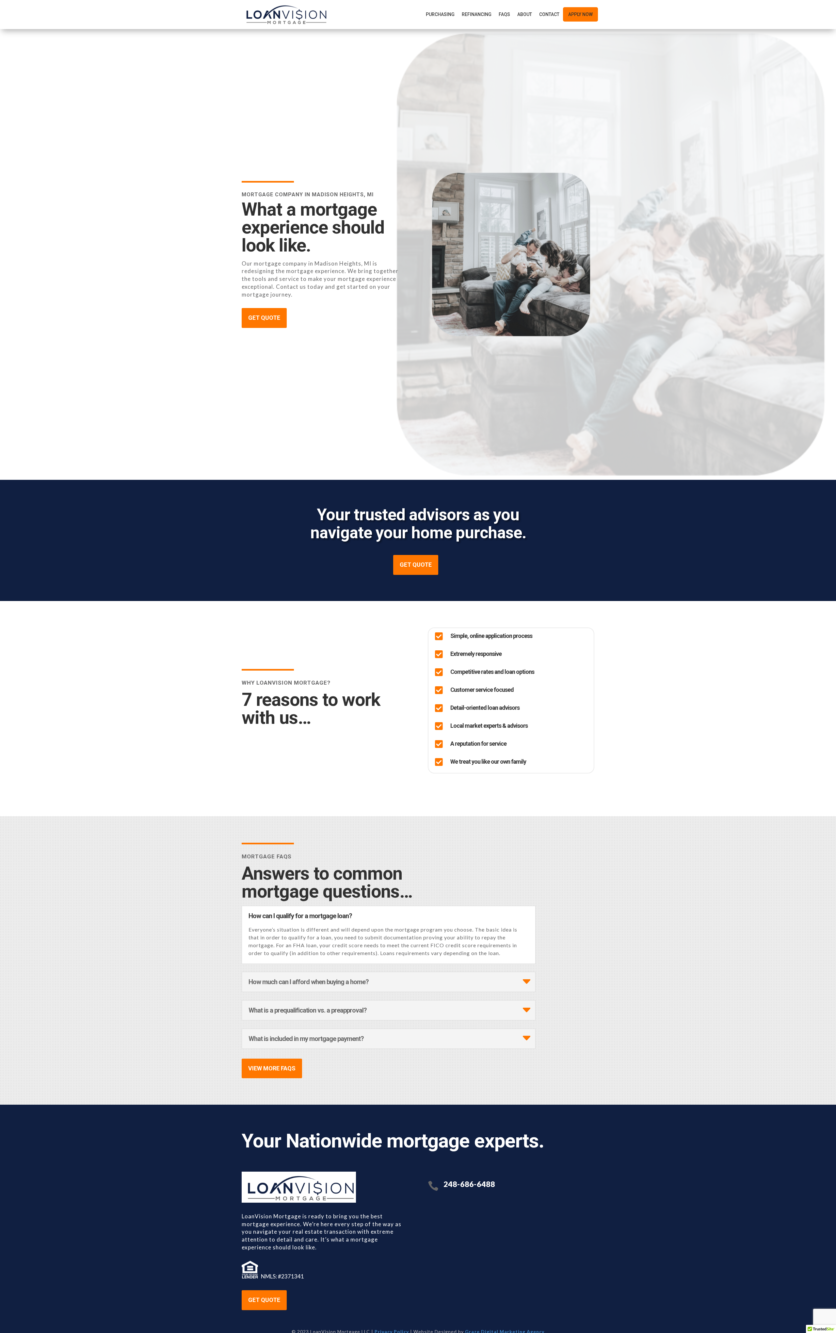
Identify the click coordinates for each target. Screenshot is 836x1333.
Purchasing (440, 14)
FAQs (504, 14)
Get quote (264, 317)
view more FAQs (272, 1068)
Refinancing (476, 14)
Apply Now (580, 14)
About (524, 14)
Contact (549, 14)
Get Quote (264, 1299)
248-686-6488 (469, 1184)
